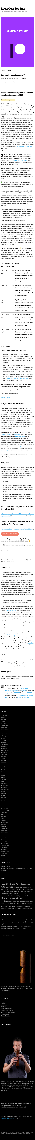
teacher (29, 447)
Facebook (3, 434)
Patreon (2, 80)
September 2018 (5, 834)
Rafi (26, 901)
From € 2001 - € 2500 (11, 894)
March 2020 (3, 820)
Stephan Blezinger (26, 906)
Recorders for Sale (13, 8)
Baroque (10, 886)
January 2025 (4, 746)
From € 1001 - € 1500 (16, 892)
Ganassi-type (28, 894)
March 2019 (3, 826)
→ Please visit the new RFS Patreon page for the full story (17, 529)
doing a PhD (4, 451)
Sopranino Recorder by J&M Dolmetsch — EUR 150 (13, 928)
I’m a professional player (17, 447)
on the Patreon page (11, 635)
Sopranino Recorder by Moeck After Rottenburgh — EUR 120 (16, 926)
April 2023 (3, 779)
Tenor (2, 908)
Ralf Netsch (4, 904)
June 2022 (3, 793)
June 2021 (3, 805)
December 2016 (4, 843)
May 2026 (3, 721)
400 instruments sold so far (20, 160)
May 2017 (3, 840)
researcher (15, 690)
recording (30, 643)
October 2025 (4, 731)
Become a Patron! (6, 397)
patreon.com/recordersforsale (25, 146)
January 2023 (4, 783)
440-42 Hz (17, 883)
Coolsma (25, 887)
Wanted (30, 908)
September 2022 (5, 789)
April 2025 (3, 740)
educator (23, 690)
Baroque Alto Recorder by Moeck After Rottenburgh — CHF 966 (16, 921)
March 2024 (3, 762)
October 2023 (4, 772)
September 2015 (5, 851)
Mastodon (27, 697)
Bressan (20, 887)
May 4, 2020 (23, 78)
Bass (16, 887)
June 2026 (3, 719)
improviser (8, 690)
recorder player (24, 688)
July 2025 (3, 735)
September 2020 (5, 810)
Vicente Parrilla (15, 78)
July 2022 (3, 791)
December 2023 (4, 768)
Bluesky (19, 697)
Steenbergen (18, 906)
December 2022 (4, 785)
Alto (3, 886)
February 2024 (4, 764)
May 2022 (3, 795)
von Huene (26, 908)
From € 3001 (21, 894)
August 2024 (4, 754)
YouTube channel (20, 437)
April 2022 (3, 797)
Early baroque (6, 889)
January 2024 (4, 766)
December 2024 (4, 748)
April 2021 (3, 807)
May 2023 (3, 777)
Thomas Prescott (7, 908)
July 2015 (3, 855)
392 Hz (3, 884)
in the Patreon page (11, 611)
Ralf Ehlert (30, 901)
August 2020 (4, 812)
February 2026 (4, 725)
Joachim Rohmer (11, 896)
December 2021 (4, 799)
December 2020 (4, 808)
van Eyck (22, 908)
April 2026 (3, 723)
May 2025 (3, 738)
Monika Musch (15, 901)
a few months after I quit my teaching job (17, 378)
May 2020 (3, 818)
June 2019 (3, 824)
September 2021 (5, 803)
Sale (25, 904)
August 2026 (4, 715)
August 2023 (4, 774)
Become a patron (4, 82)
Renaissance (11, 904)
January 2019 (4, 830)
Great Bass (3, 896)
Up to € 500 (15, 908)
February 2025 (4, 744)
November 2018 (4, 832)
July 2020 (3, 814)
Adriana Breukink (26, 884)
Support (15, 82)
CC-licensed (10, 986)
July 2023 (3, 775)
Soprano (4, 906)
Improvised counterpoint (8, 1012)
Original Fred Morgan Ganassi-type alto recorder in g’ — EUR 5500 (17, 919)
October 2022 (4, 787)
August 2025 (4, 733)
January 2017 (4, 841)
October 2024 (4, 752)
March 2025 (3, 742)
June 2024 (3, 756)
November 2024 (5, 750)
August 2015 (4, 853)
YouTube (11, 1128)
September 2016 (5, 845)
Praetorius (22, 901)
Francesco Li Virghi (20, 889)
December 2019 (4, 822)
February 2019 (4, 828)
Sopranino (30, 904)
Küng (18, 896)
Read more (14, 1089)
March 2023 (3, 781)
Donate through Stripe (20, 1107)
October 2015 (4, 849)
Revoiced (19, 903)
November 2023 (4, 770)
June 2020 (3, 816)
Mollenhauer (6, 901)
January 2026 (4, 727)
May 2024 (3, 758)
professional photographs (21, 986)
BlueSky (3, 1007)
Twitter (9, 434)
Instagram (17, 434)
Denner (29, 887)
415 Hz (8, 883)
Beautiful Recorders (6, 1008)
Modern (5, 898)
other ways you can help (7, 1118)
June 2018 (3, 836)
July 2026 (3, 717)
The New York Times (24, 695)
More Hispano (5, 1014)
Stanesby (11, 906)
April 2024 (3, 760)
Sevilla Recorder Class (7, 1010)
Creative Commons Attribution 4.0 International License (15, 1133)
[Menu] (3, 2)
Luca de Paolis (25, 896)
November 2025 (5, 729)
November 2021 (4, 801)
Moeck (20, 898)
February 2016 (4, 847)
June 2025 (3, 737)
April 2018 (3, 838)
